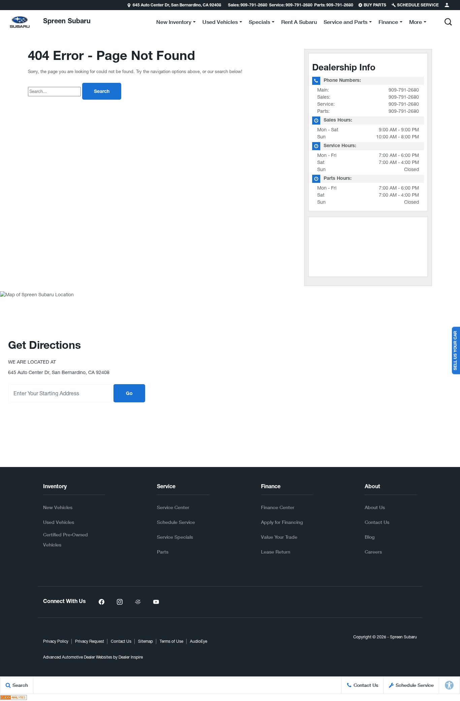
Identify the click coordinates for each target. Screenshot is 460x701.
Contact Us (377, 522)
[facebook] (101, 602)
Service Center (173, 507)
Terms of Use (171, 641)
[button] (448, 22)
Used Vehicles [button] (220, 23)
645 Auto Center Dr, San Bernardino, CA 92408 (177, 5)
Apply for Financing (282, 522)
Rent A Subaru (299, 22)
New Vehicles (57, 507)
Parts (162, 552)
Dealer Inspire (131, 657)
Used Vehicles (58, 522)
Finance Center (277, 507)
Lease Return (275, 552)
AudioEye (198, 641)
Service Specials (175, 537)
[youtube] (156, 602)
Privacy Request (89, 641)
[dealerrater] (137, 602)
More (415, 23)
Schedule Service (176, 522)
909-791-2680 (404, 90)
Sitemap (145, 641)
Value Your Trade (279, 537)
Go (129, 394)
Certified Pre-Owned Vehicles (65, 539)
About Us (375, 507)
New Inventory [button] (173, 23)
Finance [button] (388, 23)
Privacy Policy (55, 641)
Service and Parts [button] (345, 23)
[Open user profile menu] (447, 5)
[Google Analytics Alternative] (13, 697)
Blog (369, 537)
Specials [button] (259, 23)
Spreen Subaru (403, 637)
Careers (373, 552)
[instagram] (119, 602)
